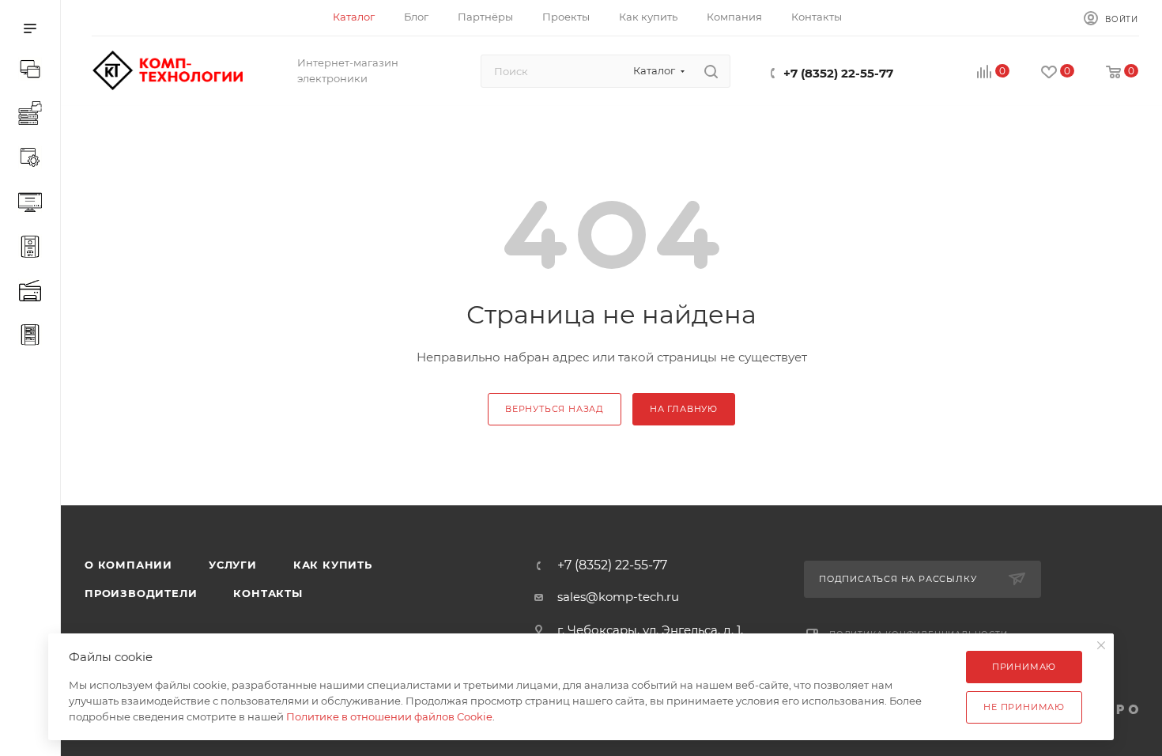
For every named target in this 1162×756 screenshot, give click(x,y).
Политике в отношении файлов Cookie (389, 716)
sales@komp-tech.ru (618, 596)
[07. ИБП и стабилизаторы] (33, 248)
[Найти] (711, 71)
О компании (128, 564)
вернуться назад (554, 408)
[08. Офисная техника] (33, 292)
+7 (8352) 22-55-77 (838, 73)
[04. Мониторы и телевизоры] (33, 204)
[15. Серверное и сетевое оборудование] (33, 337)
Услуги (233, 564)
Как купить (332, 564)
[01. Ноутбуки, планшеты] (33, 71)
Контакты (267, 593)
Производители (141, 593)
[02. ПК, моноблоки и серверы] (33, 115)
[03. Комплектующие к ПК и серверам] (33, 160)
